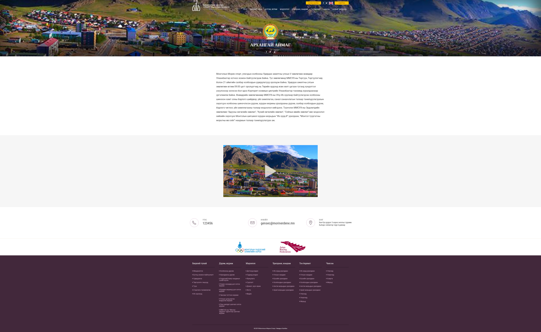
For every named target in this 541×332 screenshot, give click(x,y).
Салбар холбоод (339, 9)
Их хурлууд (197, 294)
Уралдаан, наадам (300, 9)
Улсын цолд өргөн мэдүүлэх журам (227, 299)
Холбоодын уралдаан (282, 282)
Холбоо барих (313, 3)
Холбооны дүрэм (227, 271)
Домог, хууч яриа (253, 286)
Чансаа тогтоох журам (229, 295)
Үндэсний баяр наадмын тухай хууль (229, 279)
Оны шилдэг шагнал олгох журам (230, 305)
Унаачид (303, 297)
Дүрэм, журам (271, 9)
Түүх (195, 286)
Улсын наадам (279, 275)
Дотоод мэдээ (252, 271)
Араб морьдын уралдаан (283, 290)
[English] (331, 3)
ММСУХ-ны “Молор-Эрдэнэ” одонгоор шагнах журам (229, 311)
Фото (248, 290)
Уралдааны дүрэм (227, 275)
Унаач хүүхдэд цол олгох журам (229, 285)
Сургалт (249, 282)
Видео (249, 294)
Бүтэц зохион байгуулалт (203, 275)
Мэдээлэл (284, 9)
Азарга (330, 278)
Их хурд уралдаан (280, 271)
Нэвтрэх (342, 3)
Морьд (303, 301)
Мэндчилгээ (198, 271)
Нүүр (245, 9)
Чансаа (326, 9)
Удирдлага (197, 278)
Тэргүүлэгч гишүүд (200, 282)
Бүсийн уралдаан (280, 278)
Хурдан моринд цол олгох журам (230, 290)
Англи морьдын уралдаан (283, 286)
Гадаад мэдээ (252, 275)
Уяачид (303, 294)
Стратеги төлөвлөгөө (201, 290)
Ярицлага (250, 278)
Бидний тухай (256, 9)
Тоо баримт (316, 9)
